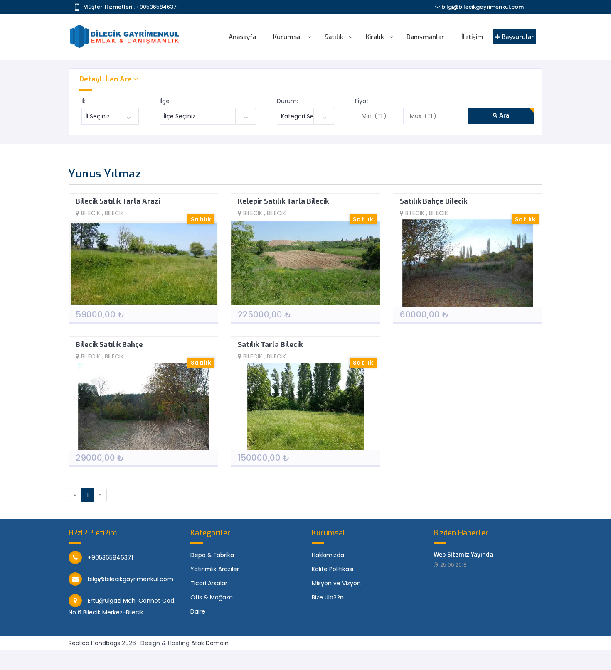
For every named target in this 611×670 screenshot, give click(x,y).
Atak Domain (210, 643)
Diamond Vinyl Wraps (270, 655)
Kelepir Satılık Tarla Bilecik (283, 201)
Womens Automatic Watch (483, 655)
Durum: (287, 101)
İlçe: (165, 101)
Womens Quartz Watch (559, 655)
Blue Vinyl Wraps (73, 655)
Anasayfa (242, 37)
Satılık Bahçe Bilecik (433, 201)
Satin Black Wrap (24, 655)
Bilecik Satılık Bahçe (109, 344)
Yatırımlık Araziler (214, 569)
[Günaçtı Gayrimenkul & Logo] (125, 24)
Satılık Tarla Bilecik (270, 344)
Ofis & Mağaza (211, 597)
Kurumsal (287, 37)
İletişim (472, 37)
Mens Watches (70, 665)
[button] (305, 79)
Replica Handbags (94, 643)
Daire (197, 611)
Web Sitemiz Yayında (463, 555)
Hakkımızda (328, 555)
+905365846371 (157, 7)
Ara (503, 116)
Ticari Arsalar (208, 583)
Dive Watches (365, 655)
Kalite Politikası (332, 569)
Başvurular (517, 37)
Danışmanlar (425, 37)
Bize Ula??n (328, 597)
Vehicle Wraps (322, 655)
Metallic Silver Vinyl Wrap (201, 655)
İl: (83, 101)
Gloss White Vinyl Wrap (132, 655)
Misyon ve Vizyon (336, 583)
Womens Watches (414, 655)
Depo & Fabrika (212, 555)
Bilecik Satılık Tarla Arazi (118, 201)
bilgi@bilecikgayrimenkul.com (482, 7)
